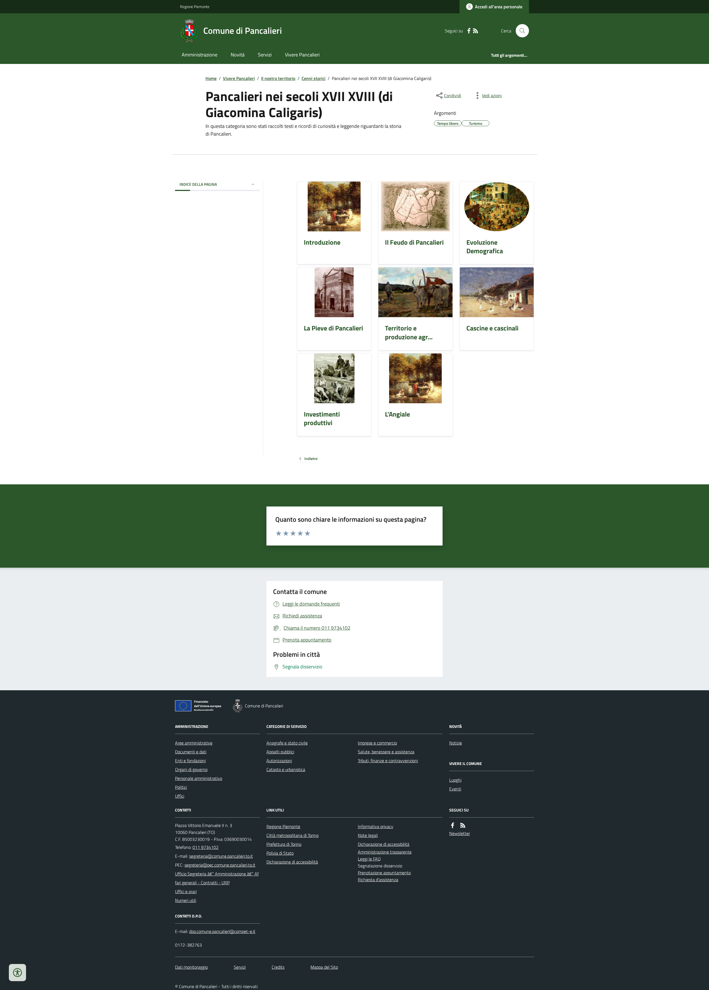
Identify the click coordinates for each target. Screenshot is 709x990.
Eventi (455, 788)
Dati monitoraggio (191, 967)
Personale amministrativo (198, 778)
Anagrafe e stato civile (287, 743)
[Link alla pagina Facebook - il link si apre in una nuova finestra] (469, 30)
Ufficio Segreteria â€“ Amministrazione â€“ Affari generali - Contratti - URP (217, 878)
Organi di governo (191, 769)
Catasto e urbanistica (285, 769)
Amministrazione (199, 54)
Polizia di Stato (280, 853)
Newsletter (459, 833)
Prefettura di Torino (283, 844)
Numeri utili (185, 900)
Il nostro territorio (278, 78)
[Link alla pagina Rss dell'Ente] (462, 825)
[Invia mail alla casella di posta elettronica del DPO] (222, 931)
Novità (238, 54)
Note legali (368, 835)
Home (211, 78)
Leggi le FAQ (369, 858)
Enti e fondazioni (190, 760)
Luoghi (455, 780)
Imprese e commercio (377, 743)
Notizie (455, 743)
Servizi (265, 54)
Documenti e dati (190, 751)
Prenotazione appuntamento (384, 872)
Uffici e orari (186, 891)
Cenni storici (313, 78)
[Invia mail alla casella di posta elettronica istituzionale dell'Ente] (221, 856)
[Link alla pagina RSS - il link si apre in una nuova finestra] (475, 30)
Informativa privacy (375, 826)
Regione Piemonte (194, 6)
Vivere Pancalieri (302, 54)
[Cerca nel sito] (520, 30)
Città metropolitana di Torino (292, 835)
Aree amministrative (193, 743)
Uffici (179, 796)
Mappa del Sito (324, 967)
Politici (181, 787)
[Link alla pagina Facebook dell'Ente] (452, 825)
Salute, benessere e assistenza (386, 751)
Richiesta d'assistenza (378, 879)
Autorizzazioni (279, 760)
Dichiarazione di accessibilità (292, 862)
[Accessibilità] (17, 972)
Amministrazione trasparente (385, 852)
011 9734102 (205, 847)
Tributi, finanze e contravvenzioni (388, 760)
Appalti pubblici (280, 751)
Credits (278, 967)
